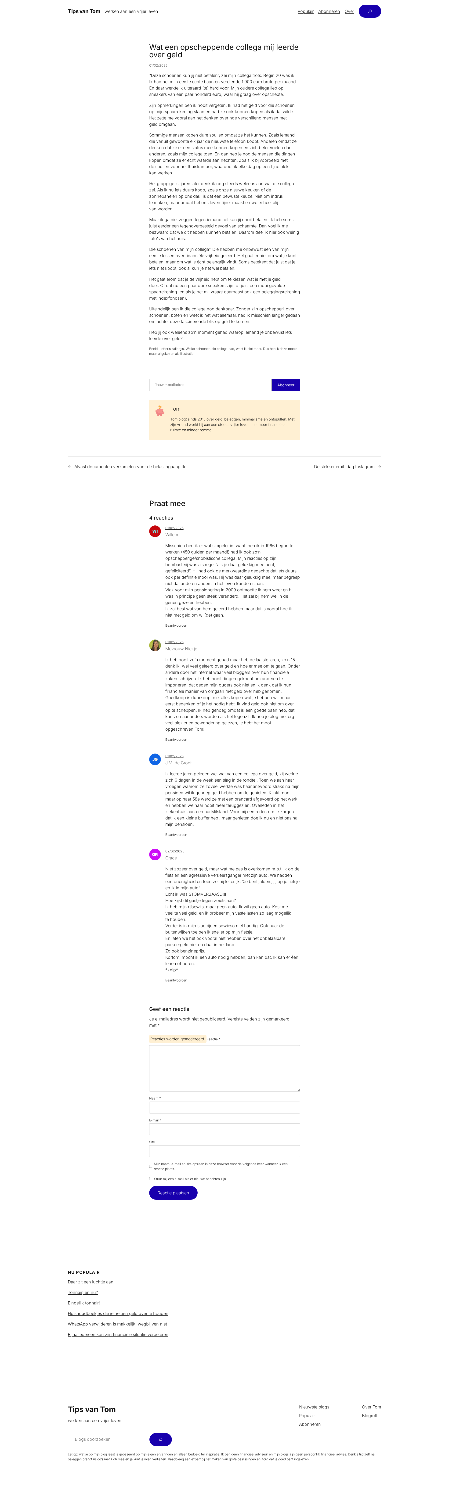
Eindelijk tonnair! (84, 1302)
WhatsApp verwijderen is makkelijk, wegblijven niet (117, 1324)
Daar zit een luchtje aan (90, 1281)
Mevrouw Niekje (181, 648)
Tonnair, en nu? (83, 1292)
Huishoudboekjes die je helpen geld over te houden (118, 1313)
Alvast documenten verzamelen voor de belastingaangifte (130, 466)
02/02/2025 (174, 851)
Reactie (213, 1039)
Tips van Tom (84, 11)
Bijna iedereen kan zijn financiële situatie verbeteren (118, 1334)
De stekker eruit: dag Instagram (344, 466)
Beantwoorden (176, 625)
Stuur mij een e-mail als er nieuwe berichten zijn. (190, 1179)
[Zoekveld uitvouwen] (370, 11)
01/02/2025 (174, 528)
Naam (155, 1098)
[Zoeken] (160, 1439)
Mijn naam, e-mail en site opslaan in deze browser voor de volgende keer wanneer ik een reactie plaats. (221, 1166)
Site (152, 1142)
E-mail (155, 1120)
